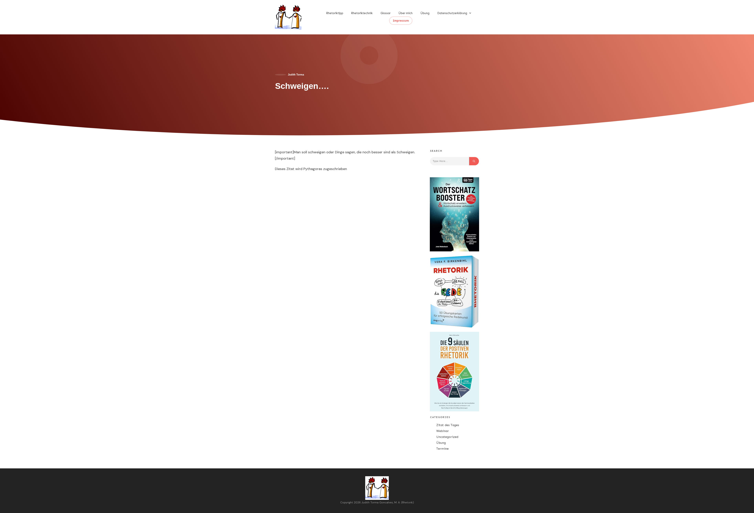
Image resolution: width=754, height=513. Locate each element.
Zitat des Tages (447, 425)
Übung (441, 443)
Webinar (442, 431)
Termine (442, 448)
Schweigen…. (302, 86)
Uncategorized (447, 437)
